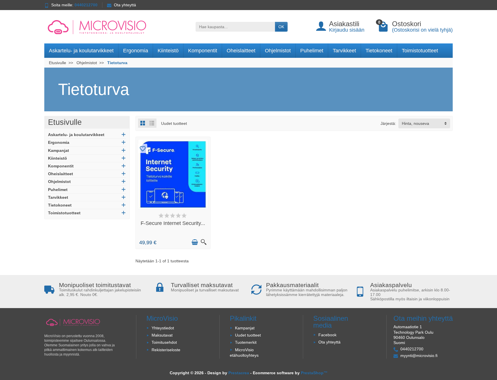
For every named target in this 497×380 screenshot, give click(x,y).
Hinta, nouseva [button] (415, 123)
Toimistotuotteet (420, 51)
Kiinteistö (168, 51)
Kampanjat (58, 150)
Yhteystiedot (163, 328)
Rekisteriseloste (166, 349)
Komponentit (202, 51)
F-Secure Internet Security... (173, 223)
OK (281, 26)
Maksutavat (162, 335)
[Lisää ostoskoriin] (194, 242)
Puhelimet (311, 51)
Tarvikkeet (344, 51)
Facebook (327, 335)
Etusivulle (65, 122)
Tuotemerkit (246, 342)
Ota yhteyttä (125, 5)
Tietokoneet (379, 51)
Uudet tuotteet (248, 335)
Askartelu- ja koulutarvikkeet (81, 51)
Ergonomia (135, 51)
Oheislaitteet (241, 51)
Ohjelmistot (278, 51)
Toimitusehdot (164, 342)
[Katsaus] (203, 242)
